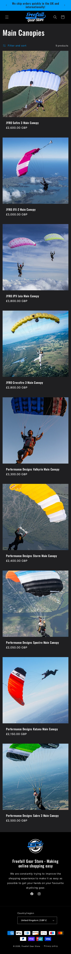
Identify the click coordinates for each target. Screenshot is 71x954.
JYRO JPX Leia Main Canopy (22, 296)
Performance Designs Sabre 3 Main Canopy (32, 815)
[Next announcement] (64, 5)
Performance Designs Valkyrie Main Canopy (32, 469)
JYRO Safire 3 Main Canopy (22, 123)
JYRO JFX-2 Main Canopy (21, 209)
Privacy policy (51, 946)
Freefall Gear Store (31, 946)
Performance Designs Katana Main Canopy (32, 729)
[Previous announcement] (6, 5)
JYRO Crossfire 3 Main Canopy (24, 382)
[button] (7, 17)
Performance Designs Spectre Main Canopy (32, 642)
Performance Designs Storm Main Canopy (31, 556)
